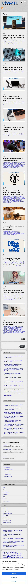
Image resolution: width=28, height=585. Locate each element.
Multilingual (17, 42)
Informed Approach (6, 330)
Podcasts (21, 42)
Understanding (17, 332)
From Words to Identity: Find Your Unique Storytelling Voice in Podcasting (12, 390)
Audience (11, 163)
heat (24, 198)
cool (18, 197)
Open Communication (14, 330)
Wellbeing (4, 266)
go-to (16, 198)
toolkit (4, 202)
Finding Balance (6, 263)
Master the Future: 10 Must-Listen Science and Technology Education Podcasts (14, 433)
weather (9, 202)
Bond (10, 328)
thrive (21, 201)
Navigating (7, 264)
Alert (21, 196)
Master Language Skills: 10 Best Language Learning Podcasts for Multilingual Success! (13, 37)
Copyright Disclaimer (7, 513)
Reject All (14, 581)
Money (9, 165)
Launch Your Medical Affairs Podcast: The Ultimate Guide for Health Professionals (13, 546)
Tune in (17, 265)
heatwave (4, 199)
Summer (17, 200)
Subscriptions (5, 167)
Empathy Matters (20, 329)
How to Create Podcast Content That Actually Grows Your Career (13, 394)
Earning (8, 164)
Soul (3, 265)
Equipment (23, 133)
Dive (10, 262)
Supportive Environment (7, 332)
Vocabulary (16, 43)
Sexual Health (11, 331)
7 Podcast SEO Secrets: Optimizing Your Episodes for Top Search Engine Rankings (13, 542)
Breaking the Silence (15, 328)
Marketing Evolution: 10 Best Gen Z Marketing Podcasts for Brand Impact (13, 417)
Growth (4, 555)
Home (4, 487)
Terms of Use (5, 508)
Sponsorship (17, 166)
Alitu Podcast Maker (7, 449)
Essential (8, 198)
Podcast (8, 298)
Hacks (21, 198)
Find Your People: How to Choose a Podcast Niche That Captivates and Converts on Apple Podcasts (13, 369)
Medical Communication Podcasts (11, 233)
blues (7, 197)
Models (23, 164)
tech (3, 135)
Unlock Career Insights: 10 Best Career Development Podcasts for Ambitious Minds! (13, 413)
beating (4, 197)
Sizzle (8, 200)
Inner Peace (11, 263)
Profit (7, 166)
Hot (7, 199)
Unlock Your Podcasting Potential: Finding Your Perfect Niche (13, 98)
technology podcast (8, 135)
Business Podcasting (8, 469)
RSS (5, 7)
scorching (4, 200)
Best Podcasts (14, 40)
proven (14, 199)
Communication (5, 232)
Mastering (10, 199)
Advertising (23, 162)
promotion (19, 134)
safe (21, 199)
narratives (4, 298)
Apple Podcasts (8, 552)
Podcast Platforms (8, 476)
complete (15, 197)
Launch (11, 134)
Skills (9, 234)
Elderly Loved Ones (12, 329)
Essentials (13, 198)
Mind (3, 264)
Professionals (5, 234)
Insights (15, 164)
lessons (7, 42)
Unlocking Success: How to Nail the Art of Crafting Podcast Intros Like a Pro (13, 365)
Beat (23, 196)
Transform (14, 265)
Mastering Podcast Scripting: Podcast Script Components (13, 382)
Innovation (7, 134)
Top (10, 265)
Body (4, 262)
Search (4, 343)
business (15, 163)
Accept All (14, 573)
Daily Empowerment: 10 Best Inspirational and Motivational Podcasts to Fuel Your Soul (14, 425)
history (11, 555)
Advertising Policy (6, 517)
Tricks (6, 202)
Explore (22, 553)
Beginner (6, 41)
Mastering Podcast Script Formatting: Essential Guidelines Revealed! (12, 531)
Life (17, 263)
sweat (8, 201)
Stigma (15, 331)
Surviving (4, 201)
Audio (4, 41)
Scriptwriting (5, 299)
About (4, 489)
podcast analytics (19, 557)
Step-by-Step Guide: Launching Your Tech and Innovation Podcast (13, 129)
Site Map (5, 498)
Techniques (14, 167)
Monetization (5, 165)
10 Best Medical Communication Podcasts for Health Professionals (13, 227)
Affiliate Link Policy (7, 520)
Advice (21, 261)
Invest (15, 263)
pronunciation (5, 43)
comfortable (10, 197)
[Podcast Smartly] (10, 5)
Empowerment (18, 262)
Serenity (22, 264)
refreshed (18, 199)
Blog (4, 496)
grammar (14, 41)
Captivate (19, 163)
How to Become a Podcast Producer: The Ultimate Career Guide (13, 409)
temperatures (16, 201)
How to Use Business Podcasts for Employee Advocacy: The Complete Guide (13, 405)
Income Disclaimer (7, 522)
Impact (14, 555)
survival (20, 200)
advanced (22, 40)
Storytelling (10, 299)
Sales (13, 166)
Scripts (20, 298)
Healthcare (11, 232)
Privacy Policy (6, 511)
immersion (18, 41)
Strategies (22, 166)
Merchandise (19, 164)
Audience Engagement (8, 553)
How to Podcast (15, 133)
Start (23, 134)
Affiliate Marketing (6, 163)
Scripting (16, 298)
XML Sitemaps (6, 501)
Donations (4, 164)
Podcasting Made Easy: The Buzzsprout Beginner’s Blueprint (12, 374)
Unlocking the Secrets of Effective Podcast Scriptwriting (12, 535)
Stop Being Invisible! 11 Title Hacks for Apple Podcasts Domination (13, 386)
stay (10, 200)
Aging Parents (16, 327)
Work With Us (5, 492)
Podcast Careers (7, 474)
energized (4, 198)
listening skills (12, 42)
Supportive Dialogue (21, 331)
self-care (18, 264)
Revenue (10, 166)
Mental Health (21, 263)
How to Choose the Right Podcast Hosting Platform (13, 538)
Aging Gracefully (10, 327)
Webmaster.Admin (7, 40)
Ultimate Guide (22, 265)
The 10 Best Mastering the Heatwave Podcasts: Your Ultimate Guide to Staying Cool (13, 192)
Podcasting (15, 134)
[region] (14, 572)
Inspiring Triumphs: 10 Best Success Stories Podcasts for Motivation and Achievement (13, 429)
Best (24, 261)
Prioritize (15, 264)
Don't (20, 197)
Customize (14, 577)
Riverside (5, 457)
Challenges (7, 262)
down (23, 197)
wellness (8, 266)
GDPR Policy (5, 515)
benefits (10, 41)
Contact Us (5, 494)
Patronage (13, 165)
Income (11, 164)
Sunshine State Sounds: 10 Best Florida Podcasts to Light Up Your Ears (12, 421)
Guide (4, 134)
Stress (6, 265)
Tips (13, 43)
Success (10, 43)
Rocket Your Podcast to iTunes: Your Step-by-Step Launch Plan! (13, 357)
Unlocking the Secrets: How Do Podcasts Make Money (12, 378)
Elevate (13, 262)
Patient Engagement (16, 233)
